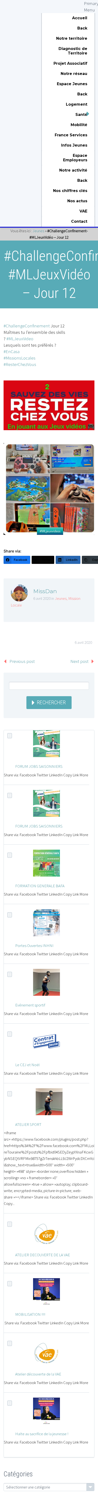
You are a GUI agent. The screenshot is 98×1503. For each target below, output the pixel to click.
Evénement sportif (30, 1005)
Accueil (79, 18)
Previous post (22, 661)
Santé (81, 114)
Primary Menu (89, 5)
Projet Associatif (70, 63)
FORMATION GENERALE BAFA (39, 885)
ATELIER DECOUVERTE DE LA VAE (42, 1254)
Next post (79, 661)
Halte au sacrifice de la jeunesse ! (41, 1433)
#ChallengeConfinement (27, 326)
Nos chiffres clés (70, 190)
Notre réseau (74, 73)
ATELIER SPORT (28, 1124)
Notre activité (73, 170)
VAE (83, 211)
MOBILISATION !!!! (30, 1314)
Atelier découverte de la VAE (38, 1374)
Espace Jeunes (72, 84)
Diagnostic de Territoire (73, 50)
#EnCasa (12, 351)
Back (82, 28)
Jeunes (38, 230)
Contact (79, 221)
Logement (76, 104)
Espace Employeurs (75, 157)
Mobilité (79, 125)
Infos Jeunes (74, 145)
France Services (71, 135)
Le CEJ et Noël (27, 1064)
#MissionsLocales (19, 358)
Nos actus (77, 201)
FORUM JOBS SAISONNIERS (39, 766)
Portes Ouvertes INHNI (34, 945)
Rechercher (51, 702)
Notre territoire (71, 38)
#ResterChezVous (20, 364)
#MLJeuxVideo (19, 338)
